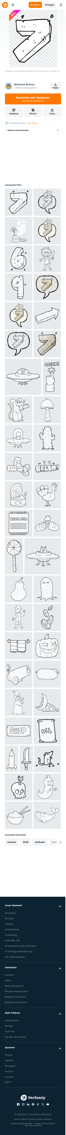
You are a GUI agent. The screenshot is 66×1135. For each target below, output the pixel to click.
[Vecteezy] (5, 5)
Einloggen (49, 5)
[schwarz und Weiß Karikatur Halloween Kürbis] (18, 1061)
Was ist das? (32, 123)
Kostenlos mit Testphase (33, 99)
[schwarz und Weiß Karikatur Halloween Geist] (18, 947)
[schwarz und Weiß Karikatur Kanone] (18, 1089)
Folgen (55, 87)
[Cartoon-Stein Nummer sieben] (18, 514)
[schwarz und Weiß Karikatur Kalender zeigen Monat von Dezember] (18, 815)
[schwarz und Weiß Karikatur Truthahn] (18, 787)
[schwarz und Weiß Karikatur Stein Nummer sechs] (18, 315)
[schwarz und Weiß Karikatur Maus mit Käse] (38, 579)
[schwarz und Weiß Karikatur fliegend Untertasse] (23, 547)
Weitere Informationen (18, 130)
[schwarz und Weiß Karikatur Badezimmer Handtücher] (18, 1032)
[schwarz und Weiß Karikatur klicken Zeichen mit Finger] (14, 584)
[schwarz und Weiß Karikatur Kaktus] (18, 674)
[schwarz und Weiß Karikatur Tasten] (18, 1004)
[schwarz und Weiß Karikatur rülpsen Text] (18, 730)
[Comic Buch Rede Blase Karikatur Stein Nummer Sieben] (18, 400)
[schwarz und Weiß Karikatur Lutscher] (42, 849)
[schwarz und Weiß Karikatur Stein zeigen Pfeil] (18, 457)
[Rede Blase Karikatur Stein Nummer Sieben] (18, 230)
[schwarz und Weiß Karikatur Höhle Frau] (18, 343)
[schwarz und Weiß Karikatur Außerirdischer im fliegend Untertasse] (18, 645)
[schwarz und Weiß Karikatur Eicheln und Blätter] (18, 702)
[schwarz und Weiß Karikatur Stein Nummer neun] (18, 372)
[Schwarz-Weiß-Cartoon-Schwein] (18, 1117)
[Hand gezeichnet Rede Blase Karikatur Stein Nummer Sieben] (18, 287)
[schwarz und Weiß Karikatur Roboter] (18, 976)
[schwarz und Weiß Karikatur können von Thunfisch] (18, 759)
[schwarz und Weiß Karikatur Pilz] (18, 617)
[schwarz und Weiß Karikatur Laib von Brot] (18, 844)
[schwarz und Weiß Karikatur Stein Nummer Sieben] (18, 202)
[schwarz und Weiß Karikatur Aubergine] (18, 919)
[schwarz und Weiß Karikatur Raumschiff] (23, 886)
